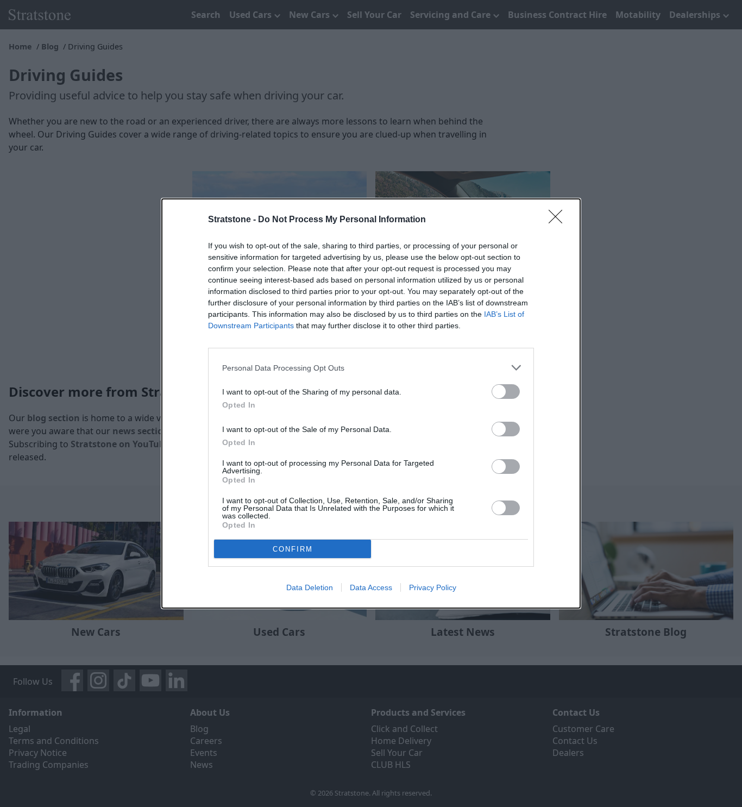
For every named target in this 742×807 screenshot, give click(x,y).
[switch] (506, 391)
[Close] (559, 220)
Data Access (371, 587)
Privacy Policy (432, 587)
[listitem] (371, 367)
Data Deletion (309, 587)
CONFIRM (293, 549)
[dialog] (371, 403)
